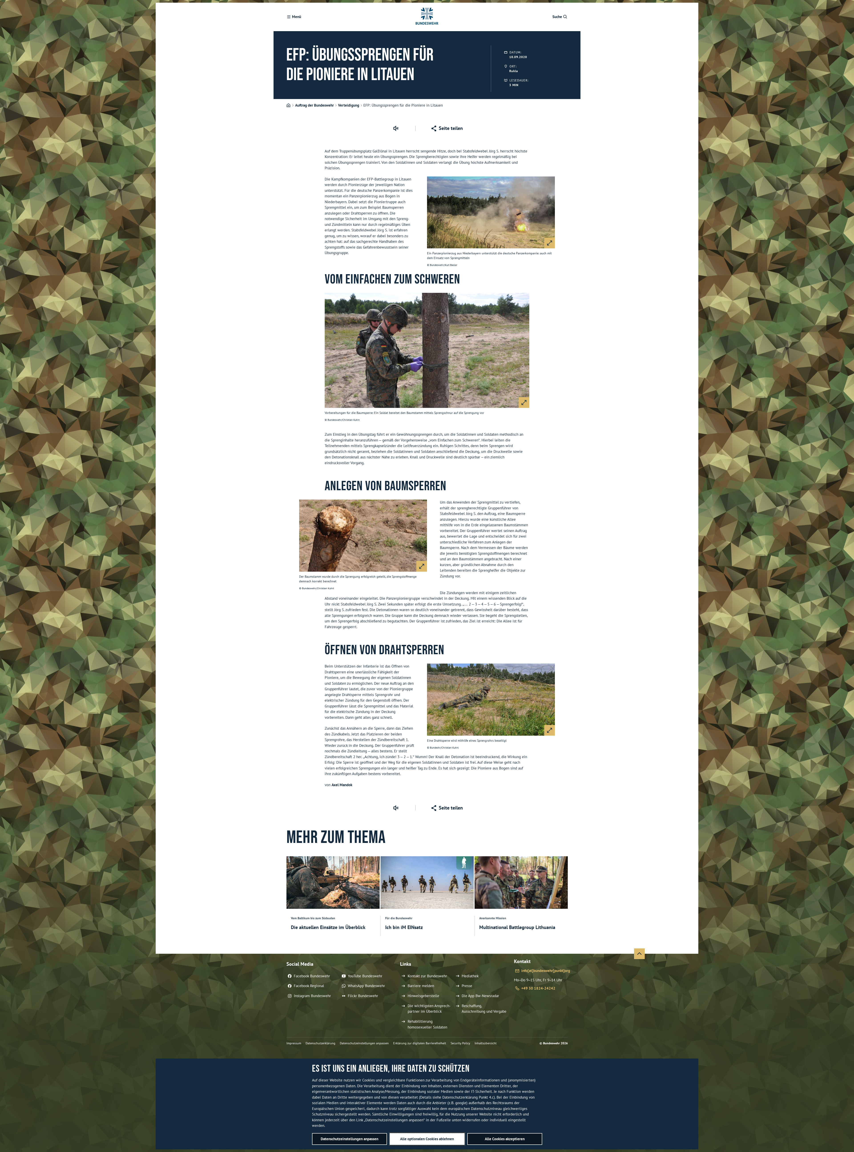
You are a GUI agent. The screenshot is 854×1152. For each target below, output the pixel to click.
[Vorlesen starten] (395, 128)
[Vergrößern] (549, 243)
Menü (296, 16)
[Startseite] (288, 105)
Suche (557, 16)
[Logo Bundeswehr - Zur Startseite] (427, 17)
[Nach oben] (639, 953)
